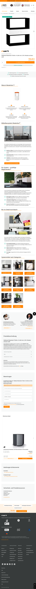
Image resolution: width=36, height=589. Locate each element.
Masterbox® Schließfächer (29, 290)
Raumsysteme (20, 556)
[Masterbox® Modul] (6, 265)
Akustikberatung (12, 556)
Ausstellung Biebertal (29, 550)
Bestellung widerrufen (4, 539)
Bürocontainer (20, 554)
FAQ (2, 584)
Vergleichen (3, 67)
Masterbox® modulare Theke (6, 306)
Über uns (2, 548)
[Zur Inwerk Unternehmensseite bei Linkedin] (2, 564)
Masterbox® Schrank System (6, 290)
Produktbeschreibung (8, 505)
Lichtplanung (12, 552)
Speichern (6, 406)
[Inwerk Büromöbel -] (2, 13)
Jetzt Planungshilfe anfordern (12, 163)
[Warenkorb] (34, 5)
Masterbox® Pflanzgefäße (18, 306)
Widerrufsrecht (3, 579)
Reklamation (28, 548)
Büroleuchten (20, 558)
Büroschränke (20, 552)
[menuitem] (16, 5)
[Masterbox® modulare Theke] (6, 298)
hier (19, 366)
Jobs (2, 556)
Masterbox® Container (18, 273)
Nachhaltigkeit (3, 552)
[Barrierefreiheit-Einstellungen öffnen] (34, 313)
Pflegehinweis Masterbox (9, 472)
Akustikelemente (20, 560)
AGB (2, 570)
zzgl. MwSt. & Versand (31, 60)
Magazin (2, 554)
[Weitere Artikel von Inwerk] (5, 51)
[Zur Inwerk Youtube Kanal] (12, 564)
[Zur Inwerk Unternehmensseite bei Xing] (5, 564)
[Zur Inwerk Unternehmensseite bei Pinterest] (14, 564)
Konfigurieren (25, 458)
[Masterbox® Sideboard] (29, 265)
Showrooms (27, 5)
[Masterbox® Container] (18, 265)
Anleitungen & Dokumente (26, 505)
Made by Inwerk (3, 550)
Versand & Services (17, 507)
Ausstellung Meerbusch (30, 552)
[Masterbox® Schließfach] (29, 282)
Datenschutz (3, 572)
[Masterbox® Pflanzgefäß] (18, 298)
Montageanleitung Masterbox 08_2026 (11, 476)
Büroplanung (12, 548)
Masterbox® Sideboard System (29, 273)
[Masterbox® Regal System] (18, 282)
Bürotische (19, 548)
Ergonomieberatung (13, 554)
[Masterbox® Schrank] (6, 282)
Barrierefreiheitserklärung (5, 577)
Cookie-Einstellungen (4, 574)
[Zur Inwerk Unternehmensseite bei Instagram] (7, 564)
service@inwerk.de (7, 497)
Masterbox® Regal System (18, 290)
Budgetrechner (12, 558)
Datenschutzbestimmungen (12, 404)
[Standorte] (35, 587)
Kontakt (27, 554)
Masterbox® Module (6, 272)
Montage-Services (12, 560)
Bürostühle (20, 550)
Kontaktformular (30, 326)
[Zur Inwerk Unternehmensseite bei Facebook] (10, 564)
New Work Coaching (13, 550)
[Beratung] (35, 584)
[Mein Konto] (32, 5)
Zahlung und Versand (4, 581)
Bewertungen (16, 505)
